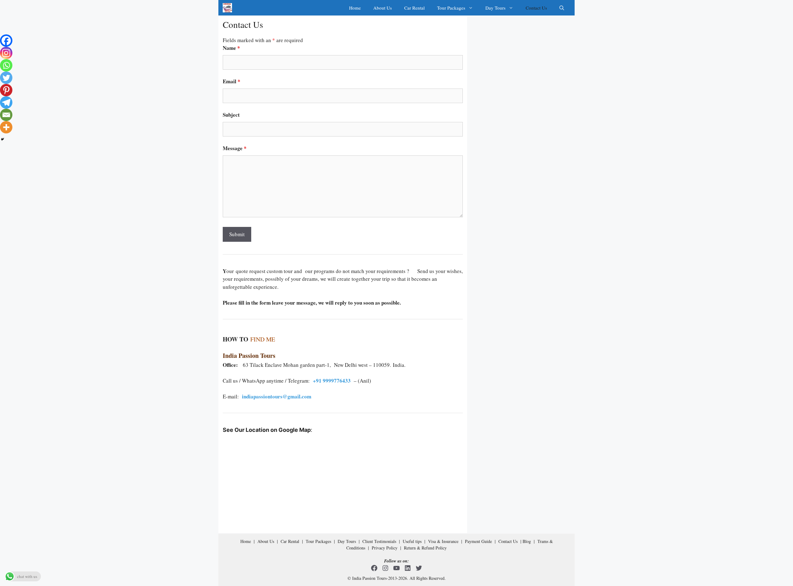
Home (355, 8)
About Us (382, 8)
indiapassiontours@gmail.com (276, 396)
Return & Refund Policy (425, 548)
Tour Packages (451, 8)
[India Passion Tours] (227, 7)
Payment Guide (478, 541)
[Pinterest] (6, 90)
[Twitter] (6, 78)
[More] (6, 127)
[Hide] (2, 139)
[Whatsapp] (6, 65)
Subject (231, 115)
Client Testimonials (379, 541)
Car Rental (414, 8)
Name (231, 48)
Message (235, 148)
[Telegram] (6, 102)
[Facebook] (6, 40)
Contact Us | (510, 541)
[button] (561, 7)
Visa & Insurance (443, 541)
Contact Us (536, 8)
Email (231, 81)
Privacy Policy (384, 548)
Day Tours (495, 8)
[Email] (6, 115)
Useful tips (412, 541)
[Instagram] (6, 53)
